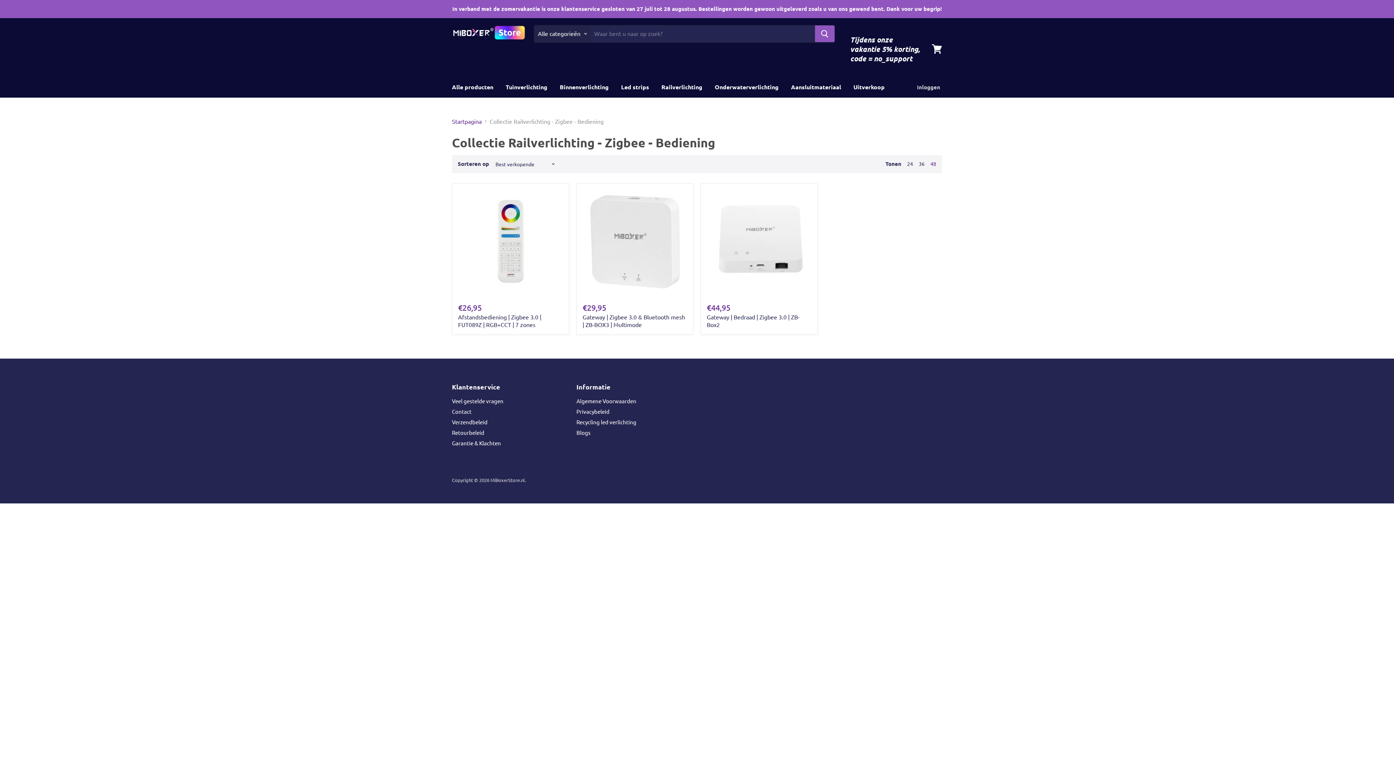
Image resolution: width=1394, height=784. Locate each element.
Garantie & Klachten (476, 443)
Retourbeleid (468, 432)
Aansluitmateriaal (816, 87)
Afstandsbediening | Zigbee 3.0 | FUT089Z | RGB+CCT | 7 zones (499, 320)
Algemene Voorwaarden (606, 400)
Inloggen (928, 87)
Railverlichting (681, 87)
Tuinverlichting (526, 87)
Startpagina (467, 121)
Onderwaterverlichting (747, 87)
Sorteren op (473, 164)
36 (922, 163)
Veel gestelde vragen (478, 400)
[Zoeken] (825, 33)
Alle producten (472, 87)
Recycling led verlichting (606, 421)
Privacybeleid (593, 411)
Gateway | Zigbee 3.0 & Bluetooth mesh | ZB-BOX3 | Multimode (634, 320)
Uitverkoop (869, 87)
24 (910, 163)
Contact (462, 411)
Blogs (583, 432)
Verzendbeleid (470, 421)
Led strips (635, 87)
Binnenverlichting (584, 87)
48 (933, 163)
